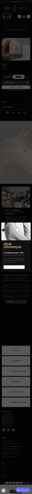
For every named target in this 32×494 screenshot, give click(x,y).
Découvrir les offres (14, 267)
